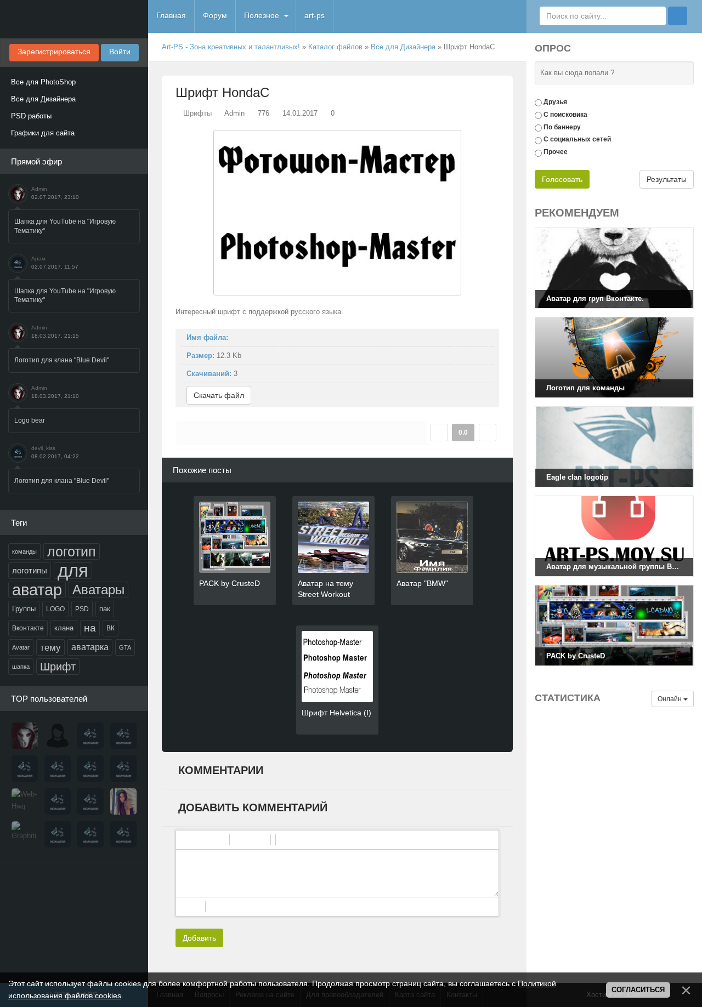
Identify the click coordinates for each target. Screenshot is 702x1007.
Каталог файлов (335, 47)
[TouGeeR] (57, 801)
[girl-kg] (123, 768)
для (73, 570)
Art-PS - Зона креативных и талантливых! (231, 47)
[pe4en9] (90, 834)
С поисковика (565, 114)
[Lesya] (57, 735)
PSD (82, 609)
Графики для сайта (43, 133)
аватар (37, 590)
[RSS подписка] (508, 47)
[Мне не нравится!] (487, 432)
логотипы (29, 570)
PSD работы (31, 116)
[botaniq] (123, 801)
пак (104, 609)
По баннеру (562, 126)
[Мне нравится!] (439, 432)
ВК (110, 628)
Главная (171, 15)
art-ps (314, 15)
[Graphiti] (25, 834)
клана (63, 628)
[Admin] (25, 735)
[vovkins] (90, 735)
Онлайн (670, 699)
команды (24, 551)
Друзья (555, 102)
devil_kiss (43, 448)
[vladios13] (123, 735)
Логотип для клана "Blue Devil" (61, 360)
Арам (38, 258)
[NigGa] (25, 768)
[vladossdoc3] (90, 801)
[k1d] (57, 834)
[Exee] (123, 834)
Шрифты (197, 113)
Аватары (98, 589)
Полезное (261, 15)
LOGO (55, 609)
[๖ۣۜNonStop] (57, 768)
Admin (39, 189)
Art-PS (74, 19)
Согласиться (638, 990)
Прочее (556, 152)
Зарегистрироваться (54, 51)
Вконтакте (28, 628)
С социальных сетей (577, 139)
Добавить (199, 938)
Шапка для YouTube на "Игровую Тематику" (65, 226)
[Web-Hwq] (25, 801)
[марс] (90, 768)
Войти (120, 51)
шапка (21, 666)
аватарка (90, 647)
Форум (215, 15)
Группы (24, 609)
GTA (125, 647)
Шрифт (58, 667)
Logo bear (29, 420)
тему (50, 647)
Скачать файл (219, 395)
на (90, 628)
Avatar (21, 647)
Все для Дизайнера (43, 99)
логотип (71, 551)
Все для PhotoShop (43, 82)
